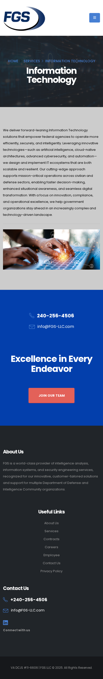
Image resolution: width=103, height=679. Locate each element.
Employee (52, 555)
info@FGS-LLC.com (56, 326)
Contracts (52, 539)
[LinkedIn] (5, 622)
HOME (13, 61)
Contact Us (51, 563)
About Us (51, 523)
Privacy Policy (51, 571)
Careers (51, 547)
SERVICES (32, 61)
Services (51, 531)
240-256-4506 (55, 315)
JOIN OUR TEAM (51, 395)
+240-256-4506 (28, 600)
